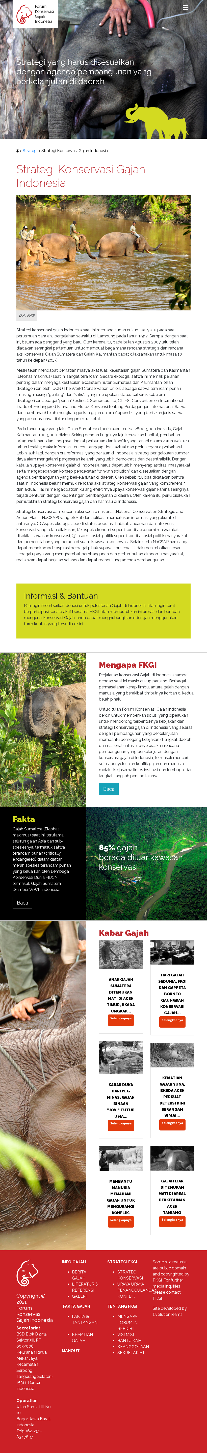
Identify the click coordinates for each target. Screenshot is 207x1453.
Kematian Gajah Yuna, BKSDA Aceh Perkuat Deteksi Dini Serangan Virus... (172, 1097)
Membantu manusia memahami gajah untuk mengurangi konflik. (121, 1197)
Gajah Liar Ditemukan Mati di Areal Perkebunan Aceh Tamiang (172, 1197)
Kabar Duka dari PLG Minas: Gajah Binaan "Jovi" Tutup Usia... (121, 1101)
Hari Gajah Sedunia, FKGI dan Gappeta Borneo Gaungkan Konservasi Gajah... (172, 994)
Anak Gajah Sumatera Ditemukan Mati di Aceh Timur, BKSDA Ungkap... (121, 995)
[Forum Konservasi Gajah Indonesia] (35, 13)
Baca (108, 789)
